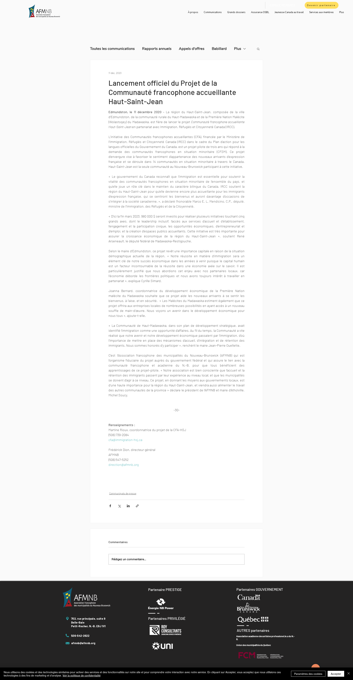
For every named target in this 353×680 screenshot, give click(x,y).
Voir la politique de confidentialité (82, 675)
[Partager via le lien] (137, 506)
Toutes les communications (112, 48)
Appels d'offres (191, 48)
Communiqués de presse (122, 493)
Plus (237, 48)
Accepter (336, 674)
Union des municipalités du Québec (253, 645)
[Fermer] (348, 673)
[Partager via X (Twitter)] (119, 506)
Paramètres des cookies (308, 674)
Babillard (219, 48)
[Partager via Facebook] (110, 506)
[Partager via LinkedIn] (128, 506)
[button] (258, 48)
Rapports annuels (157, 48)
